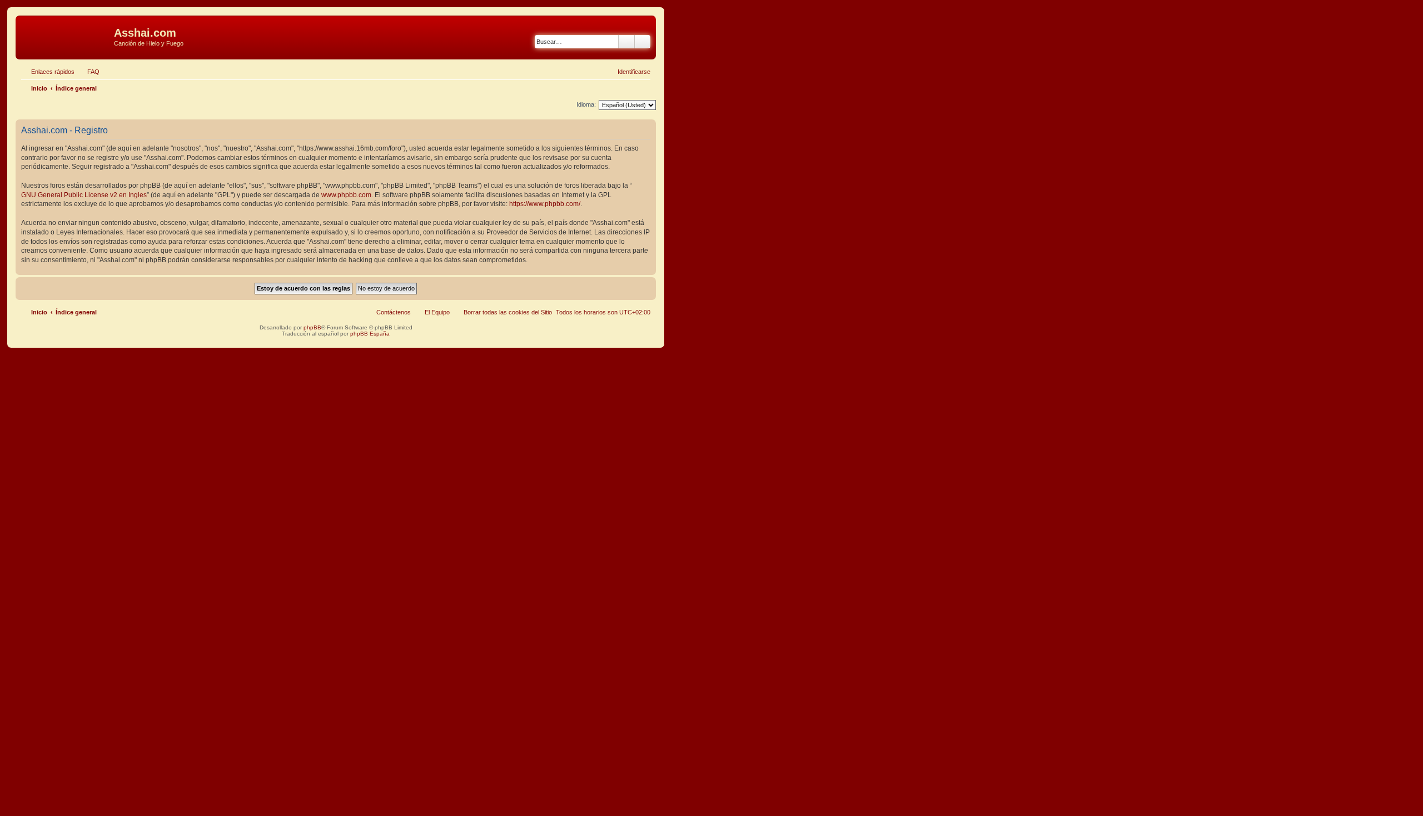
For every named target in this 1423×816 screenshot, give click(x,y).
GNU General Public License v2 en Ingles (84, 195)
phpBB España (370, 334)
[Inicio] (66, 36)
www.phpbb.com (346, 195)
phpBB (312, 327)
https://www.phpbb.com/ (544, 204)
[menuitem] (88, 71)
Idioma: (586, 104)
